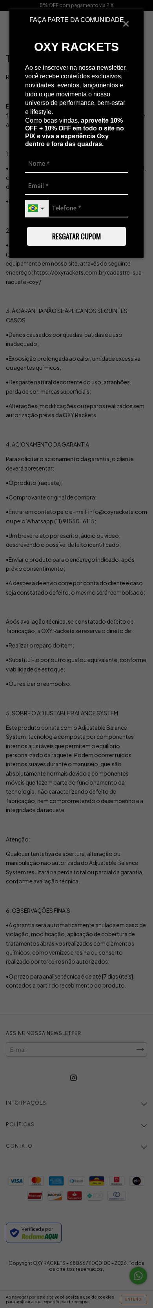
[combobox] (37, 208)
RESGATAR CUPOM (76, 236)
